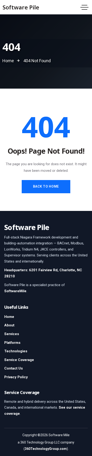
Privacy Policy (16, 377)
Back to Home (46, 186)
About (9, 325)
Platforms (12, 343)
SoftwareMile (15, 291)
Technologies (15, 351)
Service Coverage (19, 360)
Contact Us (13, 368)
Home (9, 317)
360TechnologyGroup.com (46, 449)
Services (11, 334)
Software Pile (21, 7)
